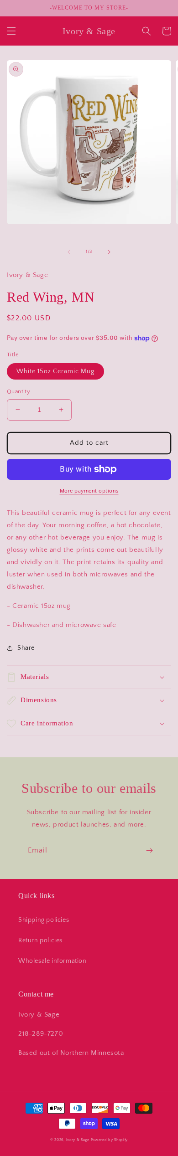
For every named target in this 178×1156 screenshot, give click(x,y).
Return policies (40, 940)
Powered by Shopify (109, 1140)
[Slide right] (109, 252)
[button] (11, 31)
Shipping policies (43, 920)
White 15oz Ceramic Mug (55, 371)
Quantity (18, 391)
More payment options (89, 491)
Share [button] (26, 648)
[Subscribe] (149, 850)
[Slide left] (69, 252)
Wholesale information (52, 961)
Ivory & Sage (77, 1140)
